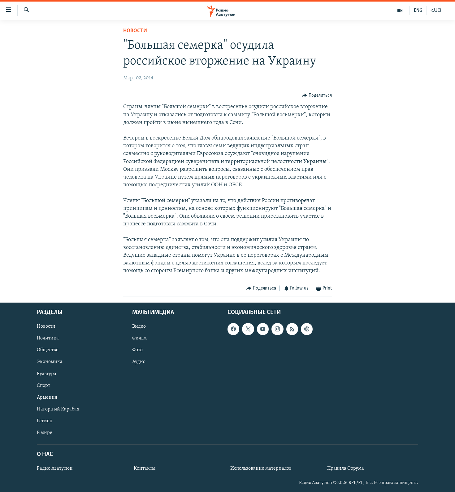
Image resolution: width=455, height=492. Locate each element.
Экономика (50, 361)
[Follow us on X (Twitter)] (248, 329)
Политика (48, 338)
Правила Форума (345, 468)
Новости (135, 31)
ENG (418, 10)
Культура (46, 373)
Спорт (43, 385)
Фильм (139, 338)
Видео (139, 326)
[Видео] (400, 10)
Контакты (144, 468)
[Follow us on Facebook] (233, 329)
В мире (44, 432)
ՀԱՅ (436, 10)
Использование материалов (261, 468)
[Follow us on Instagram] (277, 329)
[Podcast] (307, 329)
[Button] (317, 95)
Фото (137, 350)
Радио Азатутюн (55, 468)
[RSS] (292, 329)
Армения (47, 397)
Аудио (138, 361)
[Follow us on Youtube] (263, 329)
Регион (45, 421)
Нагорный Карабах (58, 409)
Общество (47, 350)
